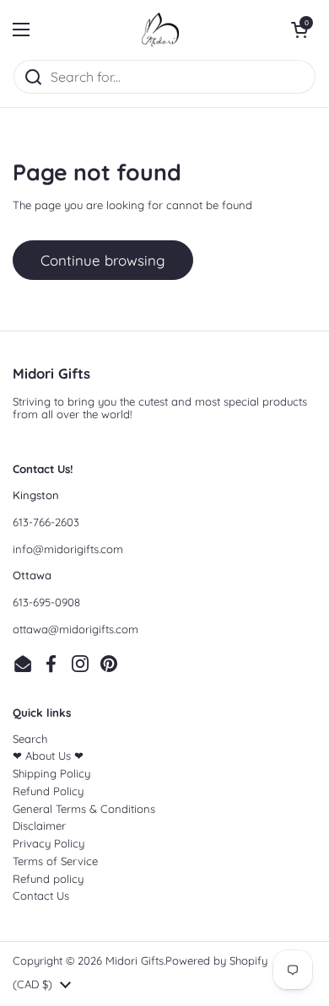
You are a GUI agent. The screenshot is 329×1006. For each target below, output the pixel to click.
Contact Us (41, 895)
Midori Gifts (134, 960)
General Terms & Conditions (84, 808)
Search (30, 738)
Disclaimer (39, 825)
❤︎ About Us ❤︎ (48, 755)
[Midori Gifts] (160, 29)
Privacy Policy (48, 843)
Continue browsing (102, 260)
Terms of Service (55, 861)
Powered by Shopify (216, 960)
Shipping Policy (51, 773)
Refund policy (48, 878)
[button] (299, 29)
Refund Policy (48, 791)
